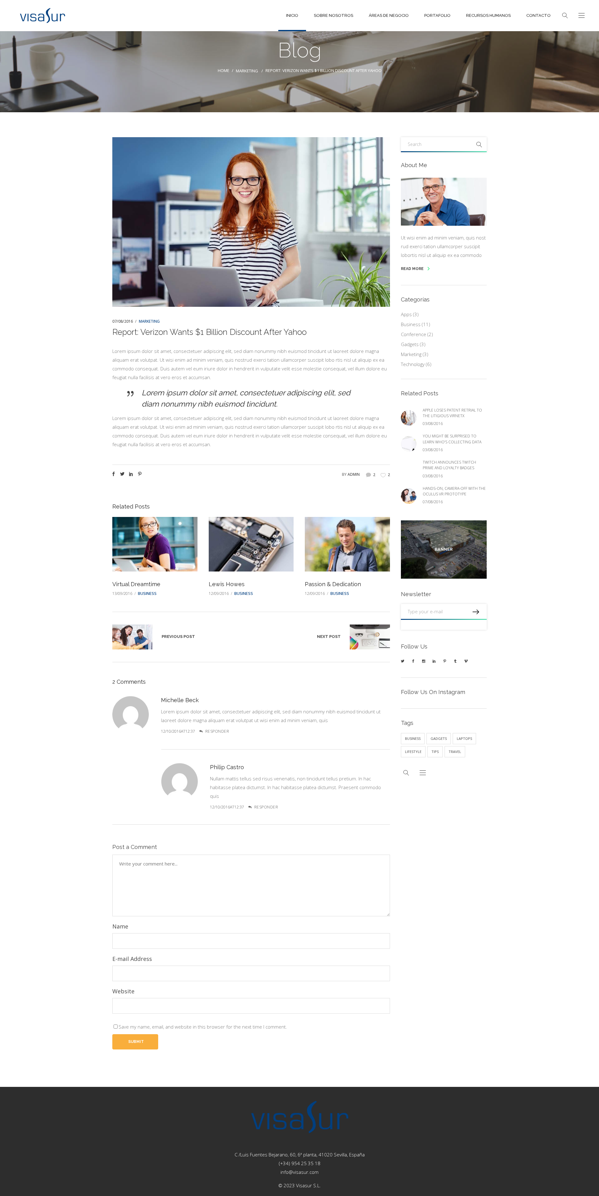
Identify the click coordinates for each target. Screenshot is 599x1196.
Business (147, 593)
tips (435, 751)
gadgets (439, 738)
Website (123, 991)
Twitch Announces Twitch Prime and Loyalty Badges (449, 465)
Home (223, 71)
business (413, 738)
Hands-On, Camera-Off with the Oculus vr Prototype (132, 637)
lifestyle (413, 751)
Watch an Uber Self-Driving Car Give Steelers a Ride (370, 637)
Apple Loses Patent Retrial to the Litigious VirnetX (452, 413)
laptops (464, 738)
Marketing (247, 71)
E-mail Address (132, 958)
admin (354, 474)
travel (455, 751)
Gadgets (410, 344)
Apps (406, 314)
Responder (217, 731)
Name (120, 926)
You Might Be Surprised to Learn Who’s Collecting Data (452, 438)
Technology (413, 364)
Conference (413, 334)
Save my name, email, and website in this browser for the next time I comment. (203, 1027)
